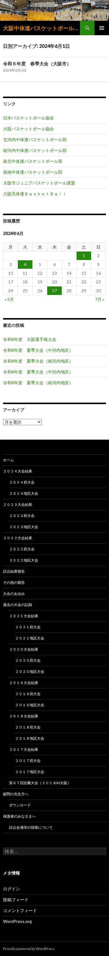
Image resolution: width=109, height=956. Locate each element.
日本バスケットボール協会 (28, 117)
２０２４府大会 (22, 482)
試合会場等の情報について (31, 827)
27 (54, 290)
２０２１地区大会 (29, 638)
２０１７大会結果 (23, 749)
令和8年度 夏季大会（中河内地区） (38, 350)
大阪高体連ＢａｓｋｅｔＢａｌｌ (35, 193)
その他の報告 (14, 582)
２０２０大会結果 (23, 649)
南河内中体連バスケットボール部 (35, 150)
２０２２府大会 (22, 549)
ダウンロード (20, 805)
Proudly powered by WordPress (28, 948)
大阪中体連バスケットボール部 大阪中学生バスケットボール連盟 (41, 28)
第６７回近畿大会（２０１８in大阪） (40, 783)
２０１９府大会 (28, 693)
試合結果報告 (14, 571)
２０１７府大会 (28, 760)
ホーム (8, 460)
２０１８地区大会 (29, 738)
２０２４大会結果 (17, 471)
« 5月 (9, 299)
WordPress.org (17, 921)
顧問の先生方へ (15, 794)
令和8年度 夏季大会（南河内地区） (38, 361)
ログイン (11, 888)
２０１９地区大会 (29, 705)
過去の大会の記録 (17, 604)
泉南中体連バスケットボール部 (32, 172)
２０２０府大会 (28, 660)
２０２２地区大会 (23, 560)
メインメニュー (101, 28)
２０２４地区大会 (23, 493)
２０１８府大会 (28, 727)
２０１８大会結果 (23, 716)
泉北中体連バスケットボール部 (32, 161)
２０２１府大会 (28, 627)
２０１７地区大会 (29, 771)
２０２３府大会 (22, 515)
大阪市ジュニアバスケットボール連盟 (39, 182)
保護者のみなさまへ (19, 816)
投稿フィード (15, 899)
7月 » (99, 299)
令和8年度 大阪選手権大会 (29, 339)
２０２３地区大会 (23, 526)
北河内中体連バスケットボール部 (35, 139)
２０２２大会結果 (17, 538)
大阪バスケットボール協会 (28, 128)
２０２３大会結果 (17, 504)
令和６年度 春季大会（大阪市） (37, 63)
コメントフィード (20, 910)
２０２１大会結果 (23, 616)
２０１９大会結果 (23, 682)
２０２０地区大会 (29, 671)
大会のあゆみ (14, 593)
